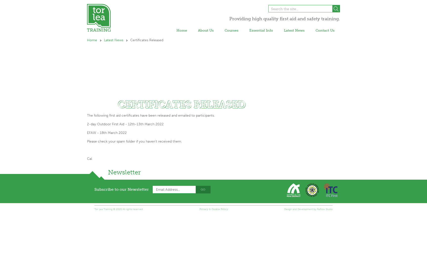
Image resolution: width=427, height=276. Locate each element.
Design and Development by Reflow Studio (308, 209)
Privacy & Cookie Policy (213, 209)
